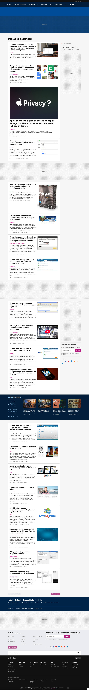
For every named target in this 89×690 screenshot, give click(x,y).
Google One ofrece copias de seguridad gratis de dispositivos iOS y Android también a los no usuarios (22, 68)
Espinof (31, 666)
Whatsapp (77, 49)
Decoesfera (64, 666)
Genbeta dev (14, 397)
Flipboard (68, 4)
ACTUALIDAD (7, 4)
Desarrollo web (12, 400)
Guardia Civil (73, 47)
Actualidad (24, 608)
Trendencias (64, 664)
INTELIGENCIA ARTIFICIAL (20, 4)
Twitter (66, 4)
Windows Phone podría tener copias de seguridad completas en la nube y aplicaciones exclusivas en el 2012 (23, 372)
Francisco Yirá (16, 547)
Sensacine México (33, 679)
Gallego (15, 343)
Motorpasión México (53, 680)
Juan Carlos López (17, 200)
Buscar (78, 653)
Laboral (37, 608)
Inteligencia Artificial (37, 644)
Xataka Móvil (10, 666)
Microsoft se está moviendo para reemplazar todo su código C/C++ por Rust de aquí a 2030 (44, 410)
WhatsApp (23, 644)
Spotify (63, 50)
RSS (75, 361)
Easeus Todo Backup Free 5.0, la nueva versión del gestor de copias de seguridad (22, 261)
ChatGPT (63, 46)
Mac (11, 451)
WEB (51, 4)
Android (63, 49)
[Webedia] (78, 1)
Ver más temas (12, 647)
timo (41, 608)
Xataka (9, 664)
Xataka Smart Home (12, 669)
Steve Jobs (75, 46)
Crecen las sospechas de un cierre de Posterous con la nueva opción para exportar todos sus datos (23, 239)
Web (11, 514)
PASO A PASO (58, 4)
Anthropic (69, 46)
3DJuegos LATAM (22, 679)
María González (16, 158)
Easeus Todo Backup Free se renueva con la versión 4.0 (20, 349)
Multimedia (12, 191)
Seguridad (12, 129)
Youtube (68, 361)
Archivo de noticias (15, 594)
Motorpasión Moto (55, 666)
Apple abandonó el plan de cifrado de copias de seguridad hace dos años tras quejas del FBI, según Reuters (32, 123)
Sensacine (32, 664)
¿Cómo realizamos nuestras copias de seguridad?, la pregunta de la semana (22, 217)
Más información (54, 688)
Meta (63, 47)
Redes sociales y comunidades (17, 243)
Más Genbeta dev (12, 416)
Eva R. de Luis (16, 61)
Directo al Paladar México (43, 680)
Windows (12, 309)
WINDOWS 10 (44, 4)
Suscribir (78, 350)
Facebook (70, 4)
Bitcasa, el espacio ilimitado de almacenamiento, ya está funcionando (21, 327)
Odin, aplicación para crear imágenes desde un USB (20, 553)
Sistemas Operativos (15, 535)
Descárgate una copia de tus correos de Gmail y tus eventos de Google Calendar (22, 143)
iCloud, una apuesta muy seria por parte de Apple (23, 447)
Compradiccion (65, 668)
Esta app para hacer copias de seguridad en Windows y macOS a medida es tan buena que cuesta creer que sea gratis (23, 47)
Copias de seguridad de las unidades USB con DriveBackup (22, 572)
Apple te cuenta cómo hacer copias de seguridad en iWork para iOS (23, 468)
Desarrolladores (12, 409)
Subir (77, 658)
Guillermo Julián (17, 524)
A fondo (12, 52)
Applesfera (10, 668)
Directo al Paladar (43, 664)
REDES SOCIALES (33, 4)
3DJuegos (21, 664)
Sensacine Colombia (32, 682)
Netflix (9, 644)
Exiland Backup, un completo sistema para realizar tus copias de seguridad (23, 305)
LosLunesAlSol (16, 232)
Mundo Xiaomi (11, 671)
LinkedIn (62, 363)
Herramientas (13, 556)
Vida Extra (21, 666)
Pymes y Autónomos (75, 667)
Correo (11, 147)
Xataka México (11, 679)
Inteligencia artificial (37, 636)
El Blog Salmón (75, 664)
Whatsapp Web (70, 49)
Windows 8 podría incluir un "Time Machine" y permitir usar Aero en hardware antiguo (23, 531)
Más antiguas (55, 594)
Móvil (11, 377)
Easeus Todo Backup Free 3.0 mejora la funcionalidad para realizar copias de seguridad (21, 427)
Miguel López (16, 254)
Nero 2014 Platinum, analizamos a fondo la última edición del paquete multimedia (23, 186)
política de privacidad (63, 639)
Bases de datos (12, 406)
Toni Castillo (16, 82)
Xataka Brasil (10, 681)
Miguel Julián (16, 461)
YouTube (67, 47)
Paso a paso (18, 608)
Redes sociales (31, 608)
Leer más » (15, 59)
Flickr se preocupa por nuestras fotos (22, 488)
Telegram (73, 4)
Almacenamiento (14, 74)
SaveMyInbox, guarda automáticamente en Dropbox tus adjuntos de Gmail (22, 510)
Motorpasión (53, 664)
